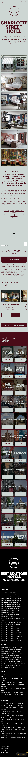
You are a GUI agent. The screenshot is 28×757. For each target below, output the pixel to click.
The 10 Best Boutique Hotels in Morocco (11, 661)
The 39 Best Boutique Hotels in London (11, 598)
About (2, 744)
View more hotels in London (14, 325)
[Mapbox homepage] (4, 246)
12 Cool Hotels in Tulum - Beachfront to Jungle (13, 705)
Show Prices (14, 259)
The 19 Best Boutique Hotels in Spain (10, 665)
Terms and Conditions (9, 275)
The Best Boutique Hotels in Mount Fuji (11, 626)
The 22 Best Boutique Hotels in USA (10, 667)
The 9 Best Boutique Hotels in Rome (10, 612)
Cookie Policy (4, 750)
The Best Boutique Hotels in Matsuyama (11, 636)
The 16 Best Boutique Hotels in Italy (10, 655)
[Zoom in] (25, 243)
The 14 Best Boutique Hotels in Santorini (11, 622)
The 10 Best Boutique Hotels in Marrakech (12, 594)
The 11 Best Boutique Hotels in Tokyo (10, 602)
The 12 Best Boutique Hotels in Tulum (10, 608)
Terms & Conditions (6, 746)
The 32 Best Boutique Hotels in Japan (11, 657)
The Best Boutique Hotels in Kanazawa (11, 634)
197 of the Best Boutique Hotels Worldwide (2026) (14, 694)
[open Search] (21, 1)
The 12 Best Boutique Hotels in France (11, 649)
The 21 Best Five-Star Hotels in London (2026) (13, 737)
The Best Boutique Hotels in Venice (10, 616)
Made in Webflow (5, 752)
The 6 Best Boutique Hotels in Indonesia (11, 653)
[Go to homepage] (2, 2)
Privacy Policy (4, 748)
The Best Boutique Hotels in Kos (9, 638)
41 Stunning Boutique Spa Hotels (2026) (11, 682)
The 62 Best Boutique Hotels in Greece (11, 651)
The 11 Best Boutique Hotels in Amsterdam (12, 592)
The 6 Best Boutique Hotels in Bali (10, 610)
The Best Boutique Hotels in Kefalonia (11, 640)
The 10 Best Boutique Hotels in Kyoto (10, 604)
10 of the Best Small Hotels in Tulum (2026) (12, 703)
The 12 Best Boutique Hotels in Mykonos (11, 624)
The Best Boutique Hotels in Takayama (11, 632)
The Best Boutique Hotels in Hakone (10, 628)
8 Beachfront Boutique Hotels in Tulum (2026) (13, 727)
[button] (25, 2)
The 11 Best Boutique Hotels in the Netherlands (13, 663)
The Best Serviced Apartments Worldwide (12, 692)
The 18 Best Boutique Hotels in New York (11, 600)
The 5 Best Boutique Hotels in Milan (10, 596)
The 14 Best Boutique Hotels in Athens (11, 606)
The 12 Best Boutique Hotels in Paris (10, 614)
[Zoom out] (25, 245)
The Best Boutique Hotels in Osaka (10, 630)
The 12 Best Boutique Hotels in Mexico (11, 659)
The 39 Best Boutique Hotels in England (11, 647)
